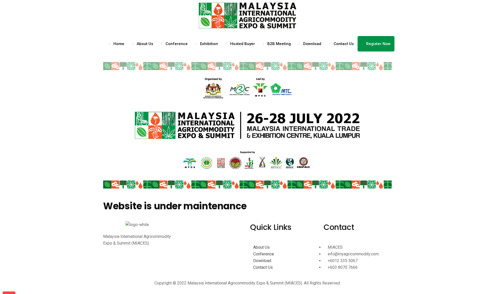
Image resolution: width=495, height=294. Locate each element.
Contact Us (344, 43)
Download (312, 43)
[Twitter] (137, 268)
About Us (145, 43)
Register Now (378, 43)
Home (118, 43)
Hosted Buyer (242, 43)
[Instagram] (137, 261)
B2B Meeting (279, 43)
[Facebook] (137, 255)
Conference (177, 43)
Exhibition (209, 43)
